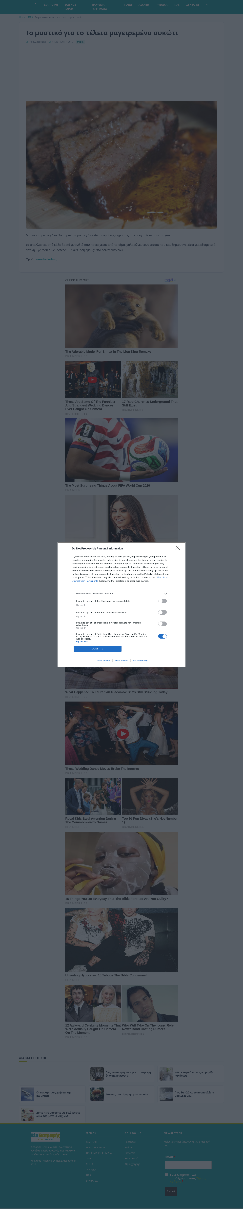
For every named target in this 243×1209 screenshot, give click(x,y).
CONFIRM (98, 648)
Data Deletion (103, 660)
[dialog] (121, 604)
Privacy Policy (140, 660)
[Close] (179, 549)
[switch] (162, 601)
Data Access (121, 660)
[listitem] (121, 593)
